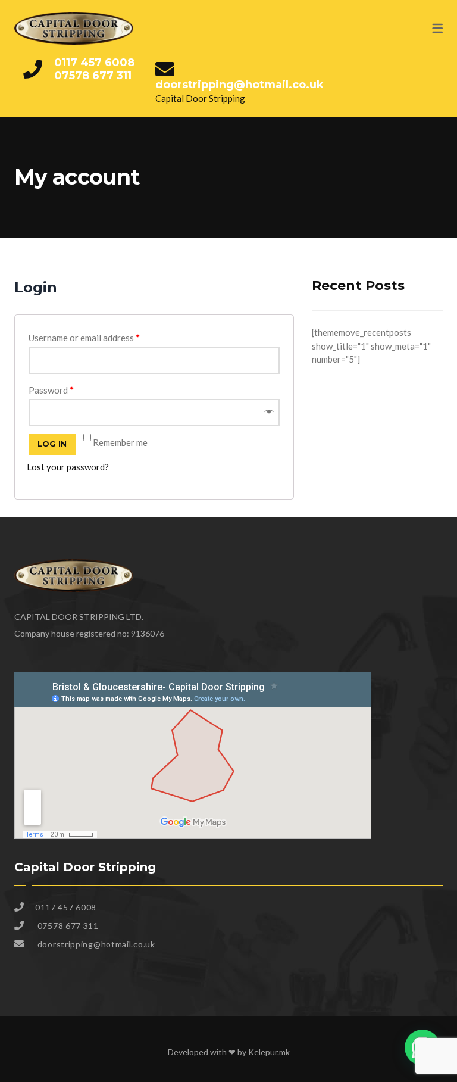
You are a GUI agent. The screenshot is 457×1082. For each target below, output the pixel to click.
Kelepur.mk (269, 1052)
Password (51, 390)
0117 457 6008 (94, 62)
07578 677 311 (93, 75)
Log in (52, 443)
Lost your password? (68, 467)
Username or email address (84, 337)
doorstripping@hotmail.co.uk (239, 84)
